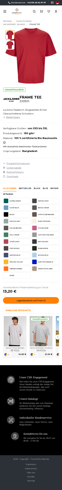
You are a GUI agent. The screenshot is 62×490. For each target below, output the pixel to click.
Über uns (31, 472)
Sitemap (31, 481)
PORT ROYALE (14, 248)
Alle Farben (9, 188)
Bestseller (25, 188)
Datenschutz (31, 468)
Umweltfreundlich (14, 90)
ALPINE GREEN (14, 201)
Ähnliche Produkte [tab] (18, 310)
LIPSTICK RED (14, 242)
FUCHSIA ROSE (43, 228)
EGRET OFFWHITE (44, 221)
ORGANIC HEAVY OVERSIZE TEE (15, 331)
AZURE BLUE (14, 208)
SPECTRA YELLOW (16, 262)
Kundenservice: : (28, 3)
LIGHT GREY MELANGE (46, 235)
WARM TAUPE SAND (45, 269)
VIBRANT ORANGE (15, 269)
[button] (9, 34)
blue (45, 188)
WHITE (11, 275)
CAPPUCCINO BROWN (46, 214)
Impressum (31, 464)
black (37, 188)
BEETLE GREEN (43, 208)
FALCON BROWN (15, 228)
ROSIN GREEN (43, 248)
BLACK (11, 214)
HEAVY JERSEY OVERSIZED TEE (41, 331)
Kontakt (31, 477)
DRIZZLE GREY (14, 221)
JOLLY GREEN (14, 235)
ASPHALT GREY (43, 201)
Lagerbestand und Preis (30, 300)
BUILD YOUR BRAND (15, 349)
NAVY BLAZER (43, 242)
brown (54, 188)
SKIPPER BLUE (14, 255)
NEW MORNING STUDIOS (41, 349)
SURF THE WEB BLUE (45, 262)
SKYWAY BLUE (43, 255)
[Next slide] (57, 337)
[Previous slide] (4, 337)
